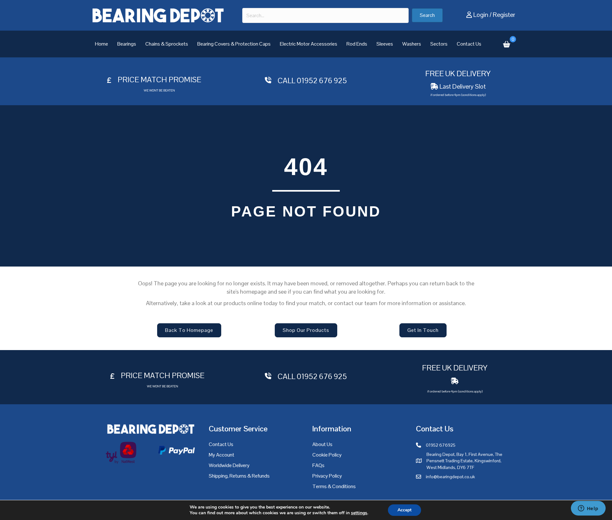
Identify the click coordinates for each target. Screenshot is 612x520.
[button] (427, 15)
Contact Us (469, 43)
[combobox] (325, 15)
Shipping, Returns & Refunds (239, 475)
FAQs (318, 465)
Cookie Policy (327, 454)
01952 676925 (440, 445)
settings (359, 513)
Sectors (439, 43)
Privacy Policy (327, 475)
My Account (221, 454)
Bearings (126, 43)
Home (101, 43)
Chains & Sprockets (166, 43)
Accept (404, 510)
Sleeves (384, 43)
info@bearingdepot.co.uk (450, 477)
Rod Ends (356, 43)
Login (480, 15)
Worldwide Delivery (229, 465)
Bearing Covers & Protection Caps (234, 43)
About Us (322, 444)
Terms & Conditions (334, 486)
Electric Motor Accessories (308, 43)
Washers (411, 43)
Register (504, 15)
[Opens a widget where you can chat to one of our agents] (588, 509)
